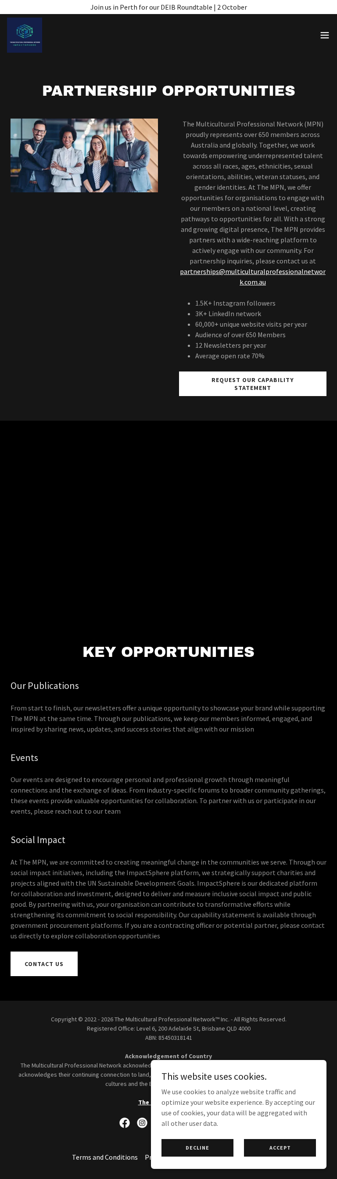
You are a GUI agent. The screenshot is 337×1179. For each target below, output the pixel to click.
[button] (324, 35)
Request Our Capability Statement (253, 384)
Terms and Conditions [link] (105, 1157)
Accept (280, 1147)
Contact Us (44, 964)
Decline (197, 1147)
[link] (24, 35)
